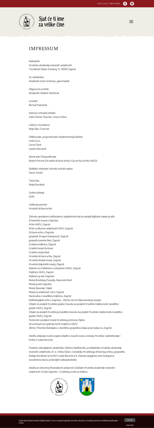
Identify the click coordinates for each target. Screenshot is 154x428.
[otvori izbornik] (131, 21)
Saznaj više (129, 425)
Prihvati (129, 420)
